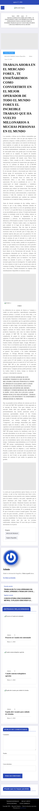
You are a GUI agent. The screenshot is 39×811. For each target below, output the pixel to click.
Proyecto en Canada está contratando (18, 637)
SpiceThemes (23, 807)
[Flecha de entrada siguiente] (34, 599)
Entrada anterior (8, 586)
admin (30, 56)
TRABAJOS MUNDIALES (12, 801)
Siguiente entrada (8, 595)
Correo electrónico (7, 764)
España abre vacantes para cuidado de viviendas (17, 713)
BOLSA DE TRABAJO (9, 56)
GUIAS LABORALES (25, 803)
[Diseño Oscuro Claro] (36, 8)
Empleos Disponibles (20, 56)
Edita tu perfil (26, 573)
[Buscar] (33, 8)
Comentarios (6, 734)
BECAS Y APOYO (26, 801)
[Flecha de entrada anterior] (34, 589)
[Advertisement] (19, 41)
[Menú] (2, 8)
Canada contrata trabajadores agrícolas (15, 675)
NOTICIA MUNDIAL (12, 803)
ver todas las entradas (9, 577)
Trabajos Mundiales (9, 52)
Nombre (5, 753)
